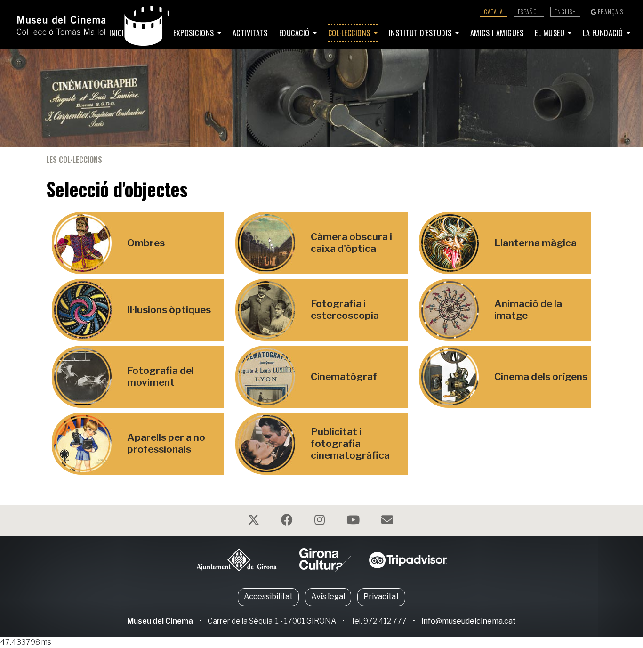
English (565, 12)
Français (609, 12)
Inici (116, 33)
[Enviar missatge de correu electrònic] (388, 521)
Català (493, 12)
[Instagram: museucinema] (320, 521)
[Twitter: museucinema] (255, 521)
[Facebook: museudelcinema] (288, 521)
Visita (146, 33)
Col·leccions (350, 33)
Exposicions (194, 33)
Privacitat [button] (381, 596)
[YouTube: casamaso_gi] (354, 521)
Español (529, 12)
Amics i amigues (497, 33)
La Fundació (604, 33)
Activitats (250, 33)
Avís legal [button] (328, 596)
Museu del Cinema (160, 620)
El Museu (551, 33)
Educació (295, 33)
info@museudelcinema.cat (468, 620)
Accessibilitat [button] (268, 596)
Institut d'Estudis (421, 33)
